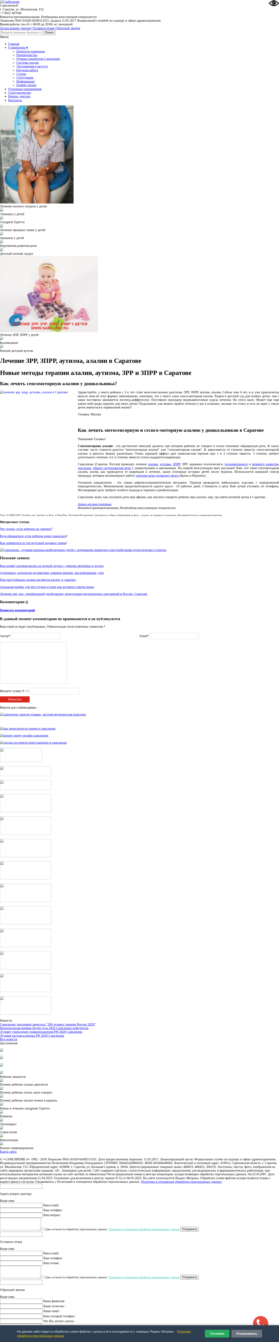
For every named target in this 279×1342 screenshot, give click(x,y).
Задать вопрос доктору (16, 28)
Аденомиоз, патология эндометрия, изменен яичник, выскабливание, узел (52, 573)
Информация (25, 81)
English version (26, 85)
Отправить (189, 1229)
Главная (13, 44)
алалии (153, 464)
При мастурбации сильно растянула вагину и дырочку (38, 580)
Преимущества (26, 55)
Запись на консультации (94, 504)
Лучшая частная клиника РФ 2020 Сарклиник (32, 1035)
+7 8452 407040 (10, 13)
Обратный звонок (67, 28)
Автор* (5, 636)
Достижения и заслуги (32, 66)
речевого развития (265, 464)
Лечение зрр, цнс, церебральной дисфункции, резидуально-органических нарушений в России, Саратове (73, 594)
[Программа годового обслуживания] (25, 789)
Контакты (15, 100)
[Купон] (25, 775)
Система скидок (27, 62)
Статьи (21, 74)
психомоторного (236, 464)
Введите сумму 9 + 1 (14, 691)
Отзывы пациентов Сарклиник (38, 58)
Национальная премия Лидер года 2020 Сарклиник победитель (44, 1028)
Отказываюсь (246, 1333)
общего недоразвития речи (112, 468)
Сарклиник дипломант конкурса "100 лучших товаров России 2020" (48, 1024)
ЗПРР (176, 464)
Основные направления (24, 89)
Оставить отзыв (43, 28)
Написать (14, 699)
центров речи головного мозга (157, 475)
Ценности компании (30, 51)
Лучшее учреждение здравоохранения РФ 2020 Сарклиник (41, 1031)
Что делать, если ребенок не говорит (25, 529)
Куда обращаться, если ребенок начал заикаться (33, 536)
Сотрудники (24, 77)
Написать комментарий (17, 610)
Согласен (217, 1333)
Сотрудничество (19, 92)
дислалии (84, 468)
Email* (144, 636)
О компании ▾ (18, 47)
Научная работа (27, 70)
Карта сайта (8, 1151)
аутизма (165, 464)
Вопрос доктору (19, 96)
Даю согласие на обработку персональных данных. (112, 1229)
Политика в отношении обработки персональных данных (181, 1181)
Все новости (8, 1039)
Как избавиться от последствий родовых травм (33, 543)
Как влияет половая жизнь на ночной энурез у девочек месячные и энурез (52, 566)
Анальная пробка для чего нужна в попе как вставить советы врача (47, 587)
